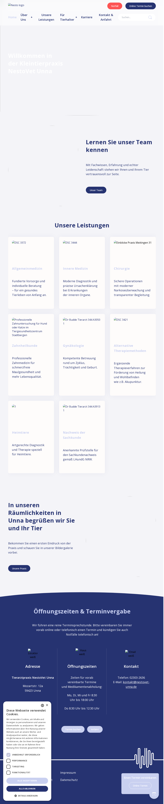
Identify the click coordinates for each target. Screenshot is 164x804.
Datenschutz (69, 780)
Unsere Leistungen (46, 17)
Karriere (86, 17)
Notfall (114, 6)
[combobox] (42, 705)
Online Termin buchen (140, 6)
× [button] (47, 705)
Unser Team (96, 190)
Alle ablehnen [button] (27, 788)
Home (12, 17)
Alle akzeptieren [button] (27, 780)
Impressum (68, 773)
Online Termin (140, 785)
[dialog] (27, 751)
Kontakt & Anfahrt (106, 17)
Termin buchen (73, 729)
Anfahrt (95, 729)
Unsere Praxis (19, 568)
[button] (27, 796)
